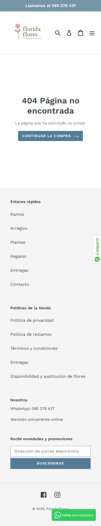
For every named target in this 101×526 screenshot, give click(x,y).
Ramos (17, 214)
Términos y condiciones (33, 348)
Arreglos (18, 228)
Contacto (19, 284)
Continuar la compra (46, 136)
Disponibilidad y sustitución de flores (47, 376)
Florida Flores (57, 509)
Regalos (18, 256)
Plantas (17, 242)
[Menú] (92, 33)
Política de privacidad (32, 320)
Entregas (19, 270)
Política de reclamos (31, 334)
